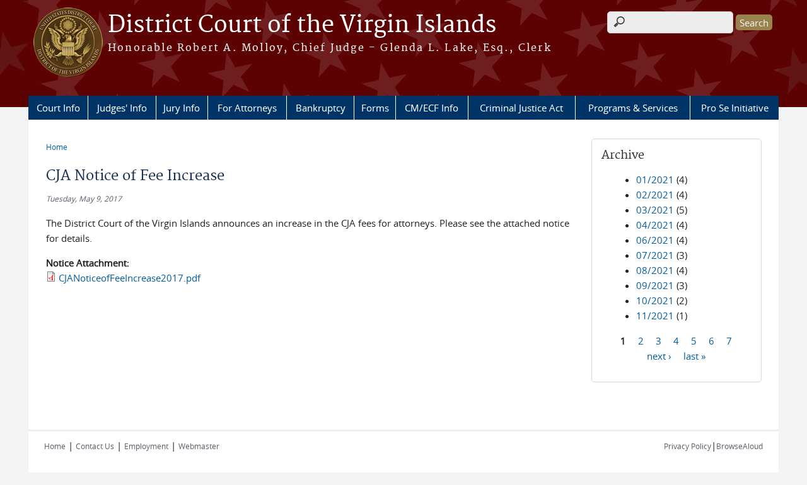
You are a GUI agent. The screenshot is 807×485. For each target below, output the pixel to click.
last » (694, 355)
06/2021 (655, 240)
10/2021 (655, 300)
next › (659, 355)
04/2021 (655, 225)
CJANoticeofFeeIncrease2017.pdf (129, 277)
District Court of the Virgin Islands (302, 25)
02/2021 (655, 194)
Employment (146, 446)
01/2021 (655, 179)
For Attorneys (247, 107)
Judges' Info (122, 107)
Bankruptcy (320, 107)
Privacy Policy (687, 446)
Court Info (58, 107)
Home (56, 147)
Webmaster (198, 446)
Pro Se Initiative (735, 107)
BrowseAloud (739, 446)
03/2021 (655, 209)
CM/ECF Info (431, 107)
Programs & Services (633, 107)
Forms (375, 107)
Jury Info (181, 107)
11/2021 (655, 315)
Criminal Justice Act (521, 107)
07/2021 (655, 255)
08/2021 (655, 270)
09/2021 (655, 285)
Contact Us (95, 446)
